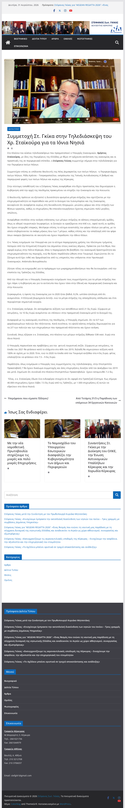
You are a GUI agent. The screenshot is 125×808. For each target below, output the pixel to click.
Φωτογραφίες (84, 38)
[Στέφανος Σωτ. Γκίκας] (62, 23)
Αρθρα (7, 564)
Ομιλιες (8, 580)
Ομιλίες (68, 38)
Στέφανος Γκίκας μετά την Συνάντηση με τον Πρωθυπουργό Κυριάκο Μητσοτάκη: (45, 514)
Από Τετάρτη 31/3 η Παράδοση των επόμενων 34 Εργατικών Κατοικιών (96, 400)
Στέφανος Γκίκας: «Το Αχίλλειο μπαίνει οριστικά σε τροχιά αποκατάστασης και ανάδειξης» (50, 547)
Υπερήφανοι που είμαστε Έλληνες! (28, 398)
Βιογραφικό (20, 38)
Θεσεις (7, 575)
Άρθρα (55, 38)
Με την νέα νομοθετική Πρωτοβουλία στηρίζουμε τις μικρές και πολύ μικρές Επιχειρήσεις (21, 453)
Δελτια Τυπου (14, 129)
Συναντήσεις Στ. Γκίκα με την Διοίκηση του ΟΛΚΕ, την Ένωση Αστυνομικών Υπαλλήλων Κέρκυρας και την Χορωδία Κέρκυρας (102, 457)
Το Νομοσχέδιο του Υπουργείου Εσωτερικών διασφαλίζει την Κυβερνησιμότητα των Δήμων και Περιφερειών (62, 455)
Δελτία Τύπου (39, 38)
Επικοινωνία (21, 46)
